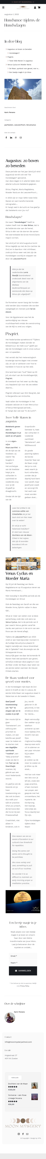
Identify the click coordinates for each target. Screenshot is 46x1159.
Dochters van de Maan (22, 535)
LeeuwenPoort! (19, 259)
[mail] (21, 137)
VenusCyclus (31, 125)
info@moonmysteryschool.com (18, 1042)
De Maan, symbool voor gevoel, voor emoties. (25, 68)
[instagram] (19, 1134)
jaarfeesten (8, 125)
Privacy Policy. (24, 986)
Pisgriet (9, 378)
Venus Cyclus (11, 622)
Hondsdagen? (14, 53)
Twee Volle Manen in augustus (20, 61)
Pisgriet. (10, 57)
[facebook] (6, 137)
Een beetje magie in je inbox (20, 72)
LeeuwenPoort (19, 125)
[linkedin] (11, 137)
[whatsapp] (16, 137)
